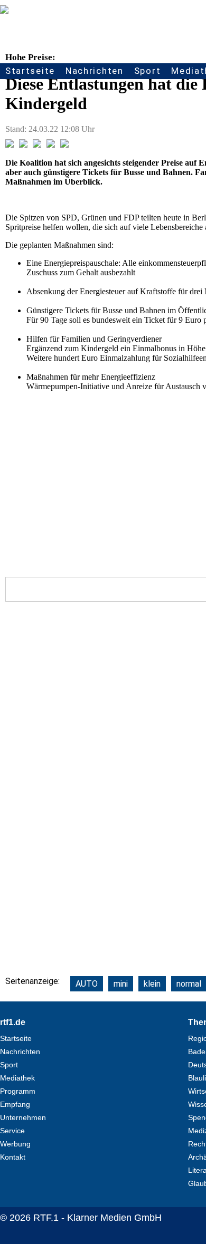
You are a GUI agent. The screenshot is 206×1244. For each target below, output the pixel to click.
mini (121, 984)
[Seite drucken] (64, 144)
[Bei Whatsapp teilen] (37, 144)
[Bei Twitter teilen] (23, 144)
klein (152, 984)
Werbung (15, 1144)
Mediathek (17, 1078)
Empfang (15, 1104)
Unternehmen (23, 1117)
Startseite (30, 70)
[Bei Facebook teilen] (9, 144)
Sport (147, 70)
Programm (17, 1091)
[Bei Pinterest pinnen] (50, 144)
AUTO (87, 984)
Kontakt (12, 1157)
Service (12, 1130)
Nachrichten (94, 70)
